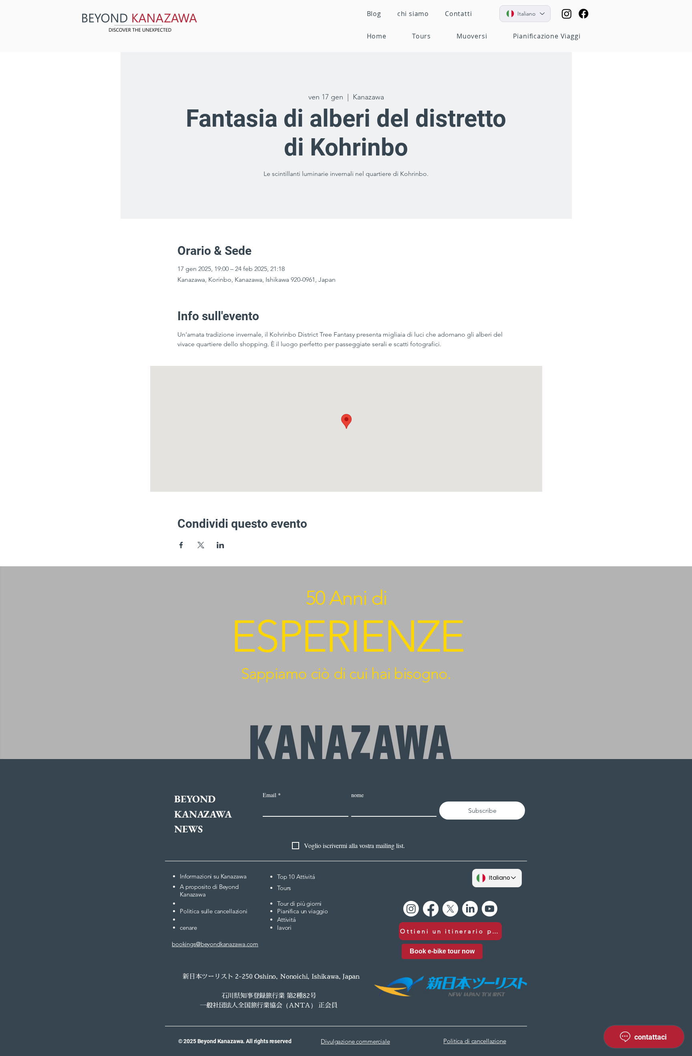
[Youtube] (489, 909)
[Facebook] (583, 13)
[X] (450, 909)
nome (357, 794)
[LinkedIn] (470, 909)
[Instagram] (566, 13)
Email (272, 794)
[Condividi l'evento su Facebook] (181, 545)
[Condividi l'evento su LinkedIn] (220, 545)
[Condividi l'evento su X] (201, 545)
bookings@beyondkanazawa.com (215, 944)
